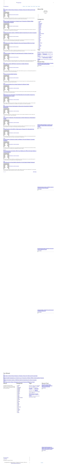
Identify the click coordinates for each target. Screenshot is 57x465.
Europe (40, 28)
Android (40, 21)
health (39, 54)
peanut (33, 391)
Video (38, 59)
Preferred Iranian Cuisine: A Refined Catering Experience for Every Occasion (20, 32)
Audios (33, 385)
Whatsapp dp (42, 59)
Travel (32, 6)
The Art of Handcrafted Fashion (10, 74)
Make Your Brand (49, 54)
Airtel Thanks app (30, 385)
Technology (40, 42)
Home (40, 34)
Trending (40, 45)
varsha (10, 14)
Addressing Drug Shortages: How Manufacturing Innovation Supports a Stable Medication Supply (19, 95)
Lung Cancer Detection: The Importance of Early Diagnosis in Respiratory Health (19, 118)
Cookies (40, 26)
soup (29, 392)
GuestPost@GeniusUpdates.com (16, 463)
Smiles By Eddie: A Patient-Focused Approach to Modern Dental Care (18, 53)
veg (52, 57)
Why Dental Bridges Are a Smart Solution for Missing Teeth (16, 84)
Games (40, 31)
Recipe (36, 391)
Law (3, 20)
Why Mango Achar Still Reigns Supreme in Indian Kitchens (16, 63)
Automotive (40, 23)
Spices (38, 57)
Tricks (39, 46)
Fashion (24, 6)
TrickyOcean (5, 458)
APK (39, 22)
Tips (3, 8)
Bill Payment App (30, 386)
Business (40, 25)
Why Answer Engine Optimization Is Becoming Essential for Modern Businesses (18, 107)
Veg (39, 47)
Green (36, 387)
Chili (36, 386)
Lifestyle (29, 6)
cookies (29, 387)
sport (40, 57)
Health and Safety (41, 33)
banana (35, 385)
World (34, 6)
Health (4, 52)
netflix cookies (30, 391)
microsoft (52, 54)
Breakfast (40, 24)
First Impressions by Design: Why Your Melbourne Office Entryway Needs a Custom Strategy (19, 151)
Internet (40, 35)
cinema (43, 52)
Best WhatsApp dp (38, 385)
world (38, 60)
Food (26, 6)
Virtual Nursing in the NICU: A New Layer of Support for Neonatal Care (18, 129)
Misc (39, 38)
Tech (4, 105)
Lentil (41, 54)
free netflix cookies (34, 387)
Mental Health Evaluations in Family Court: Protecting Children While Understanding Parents (18, 22)
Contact (39, 6)
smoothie (38, 391)
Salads (40, 40)
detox (31, 387)
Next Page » (35, 171)
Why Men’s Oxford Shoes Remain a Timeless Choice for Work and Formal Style (19, 10)
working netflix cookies (50, 59)
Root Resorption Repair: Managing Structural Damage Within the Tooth (19, 43)
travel (50, 57)
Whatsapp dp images (46, 59)
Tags (36, 6)
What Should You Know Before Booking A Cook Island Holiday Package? (19, 162)
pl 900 (34, 391)
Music (39, 39)
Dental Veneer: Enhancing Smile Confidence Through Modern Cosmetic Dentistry (19, 140)
